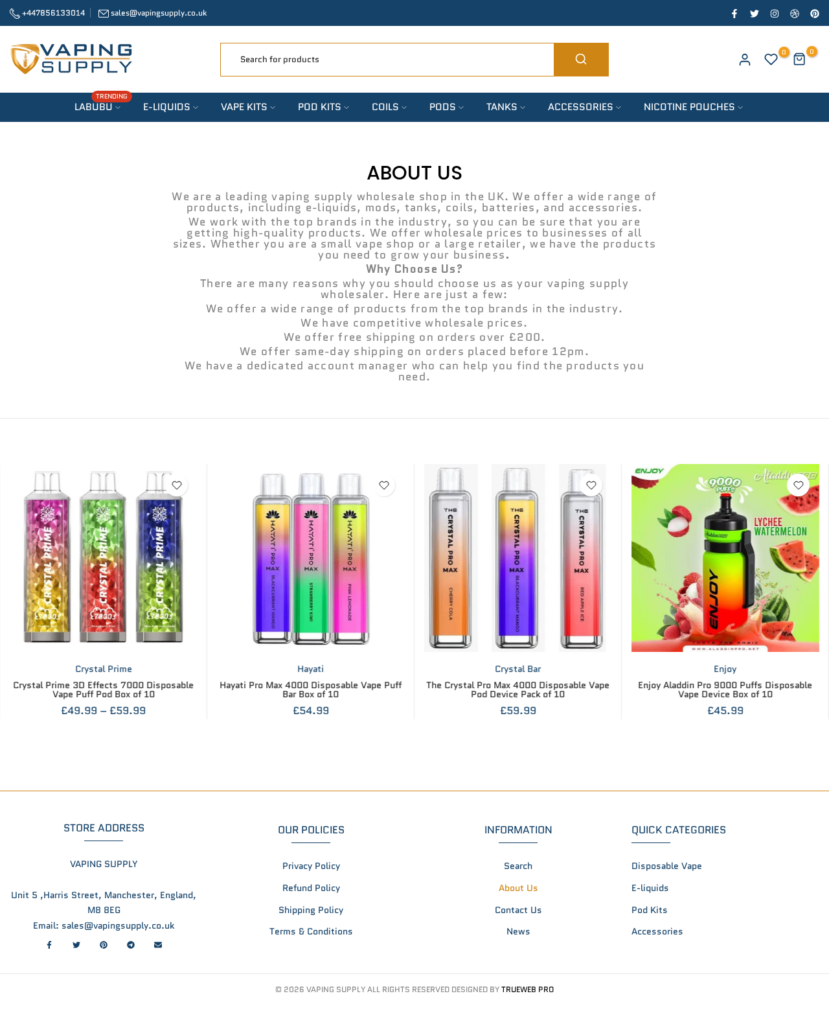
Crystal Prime (103, 668)
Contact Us (518, 909)
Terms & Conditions (311, 931)
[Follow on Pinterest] (814, 12)
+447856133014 (52, 12)
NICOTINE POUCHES (689, 107)
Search (518, 865)
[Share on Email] (158, 945)
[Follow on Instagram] (774, 12)
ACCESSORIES (580, 107)
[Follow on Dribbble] (794, 12)
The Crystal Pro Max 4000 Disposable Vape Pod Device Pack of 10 (518, 689)
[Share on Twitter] (76, 945)
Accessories (657, 931)
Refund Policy (311, 887)
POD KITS (319, 107)
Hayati (311, 668)
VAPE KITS (244, 107)
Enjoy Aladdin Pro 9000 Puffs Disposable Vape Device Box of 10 (726, 689)
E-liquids (650, 887)
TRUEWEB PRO (527, 989)
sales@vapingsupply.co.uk (159, 12)
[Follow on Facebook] (734, 12)
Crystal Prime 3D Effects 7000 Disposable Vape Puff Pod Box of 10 (104, 689)
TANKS (501, 107)
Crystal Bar (518, 668)
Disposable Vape (666, 865)
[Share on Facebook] (49, 945)
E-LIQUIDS (166, 107)
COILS (385, 107)
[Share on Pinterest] (104, 945)
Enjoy (725, 668)
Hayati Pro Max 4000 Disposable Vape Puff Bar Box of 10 (311, 689)
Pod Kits (649, 909)
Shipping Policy (310, 909)
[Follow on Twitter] (754, 12)
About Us (518, 887)
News (518, 931)
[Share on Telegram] (131, 945)
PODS (442, 107)
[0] (771, 59)
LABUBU (101, 106)
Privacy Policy (311, 865)
